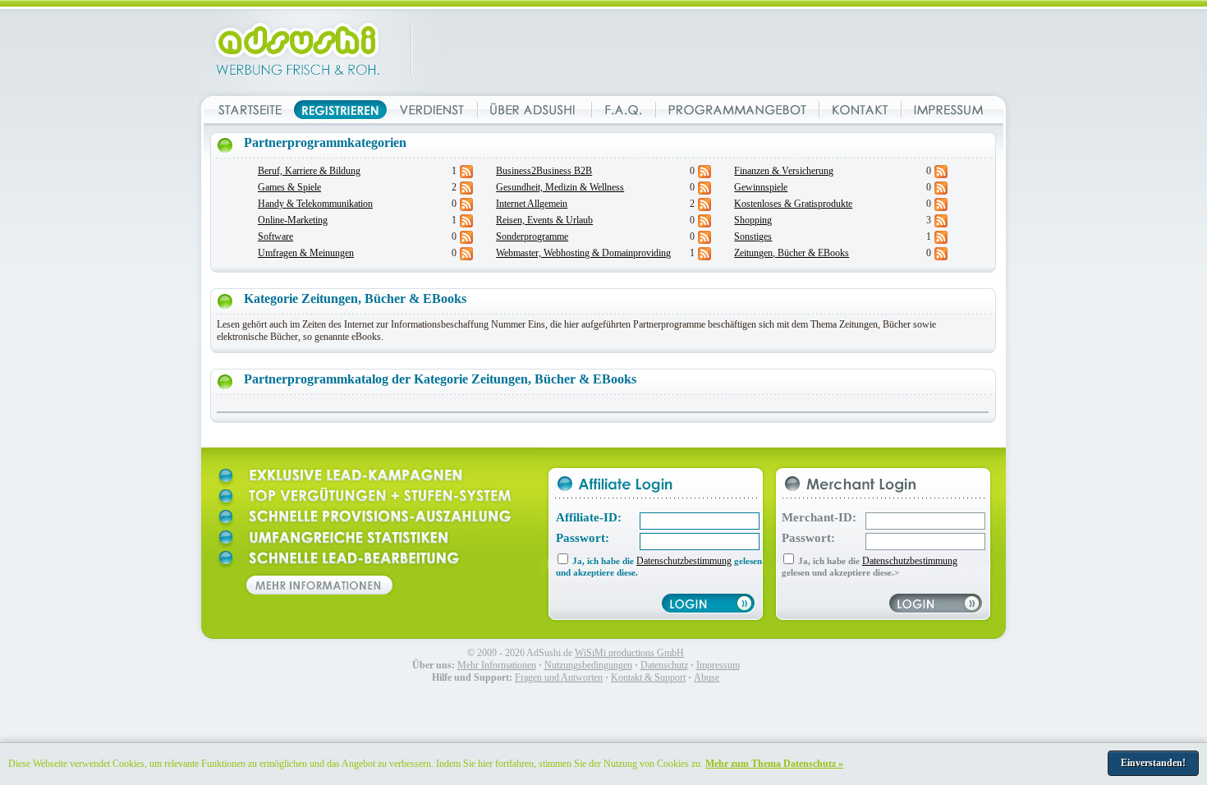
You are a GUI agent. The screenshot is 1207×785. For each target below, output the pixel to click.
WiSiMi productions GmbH (629, 653)
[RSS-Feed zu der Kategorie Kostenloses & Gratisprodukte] (941, 207)
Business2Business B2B (544, 171)
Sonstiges (753, 236)
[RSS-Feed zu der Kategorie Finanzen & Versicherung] (941, 175)
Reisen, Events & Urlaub (544, 220)
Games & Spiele (289, 187)
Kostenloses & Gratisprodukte (793, 203)
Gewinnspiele (760, 187)
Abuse (706, 677)
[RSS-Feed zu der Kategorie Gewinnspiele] (941, 191)
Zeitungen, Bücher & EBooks (791, 253)
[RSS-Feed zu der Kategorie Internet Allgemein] (704, 207)
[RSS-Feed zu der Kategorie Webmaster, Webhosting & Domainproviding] (704, 257)
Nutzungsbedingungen (588, 665)
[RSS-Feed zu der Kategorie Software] (466, 240)
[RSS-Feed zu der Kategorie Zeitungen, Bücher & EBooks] (941, 257)
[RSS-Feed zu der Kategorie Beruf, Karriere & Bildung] (466, 175)
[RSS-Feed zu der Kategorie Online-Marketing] (466, 224)
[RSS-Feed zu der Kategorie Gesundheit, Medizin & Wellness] (704, 191)
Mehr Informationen (496, 665)
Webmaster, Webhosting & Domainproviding (583, 253)
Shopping (753, 220)
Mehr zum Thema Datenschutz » (774, 763)
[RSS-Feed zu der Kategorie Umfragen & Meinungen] (466, 257)
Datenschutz (664, 665)
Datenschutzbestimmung (684, 561)
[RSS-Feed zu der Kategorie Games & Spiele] (466, 191)
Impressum (718, 665)
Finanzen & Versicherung (783, 171)
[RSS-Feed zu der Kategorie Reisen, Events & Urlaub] (704, 224)
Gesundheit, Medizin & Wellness (560, 187)
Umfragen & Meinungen (306, 253)
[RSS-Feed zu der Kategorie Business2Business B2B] (704, 175)
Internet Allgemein (531, 203)
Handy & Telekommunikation (315, 203)
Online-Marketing (293, 220)
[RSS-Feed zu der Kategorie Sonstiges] (941, 240)
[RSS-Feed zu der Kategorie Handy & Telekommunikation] (466, 207)
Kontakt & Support (648, 677)
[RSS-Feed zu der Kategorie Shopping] (941, 224)
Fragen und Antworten (559, 677)
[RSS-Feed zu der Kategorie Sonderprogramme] (704, 240)
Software (275, 236)
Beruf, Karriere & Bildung (309, 171)
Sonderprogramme (532, 236)
